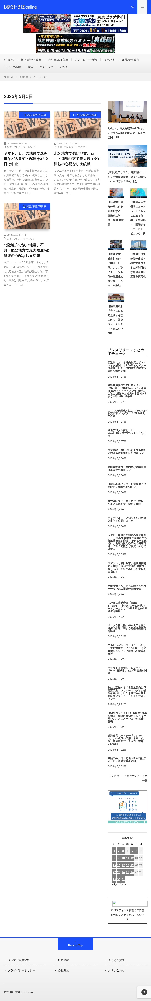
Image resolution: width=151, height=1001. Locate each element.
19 (132, 865)
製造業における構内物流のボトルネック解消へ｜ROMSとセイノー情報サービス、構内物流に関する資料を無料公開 (127, 366)
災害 (9, 147)
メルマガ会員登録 (19, 960)
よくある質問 (116, 960)
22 (114, 872)
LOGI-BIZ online (23, 992)
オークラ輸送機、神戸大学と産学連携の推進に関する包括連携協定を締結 (127, 628)
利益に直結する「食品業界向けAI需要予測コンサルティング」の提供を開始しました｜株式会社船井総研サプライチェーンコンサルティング (127, 693)
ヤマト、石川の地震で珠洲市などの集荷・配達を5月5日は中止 (26, 158)
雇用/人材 (110, 59)
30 (118, 879)
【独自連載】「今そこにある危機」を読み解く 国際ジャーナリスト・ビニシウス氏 (115, 320)
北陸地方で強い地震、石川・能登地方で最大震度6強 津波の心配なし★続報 (77, 158)
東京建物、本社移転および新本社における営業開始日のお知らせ (127, 451)
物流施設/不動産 (31, 59)
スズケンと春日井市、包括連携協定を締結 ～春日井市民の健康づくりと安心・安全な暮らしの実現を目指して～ (127, 567)
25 (127, 872)
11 (127, 858)
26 (132, 872)
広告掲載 (63, 960)
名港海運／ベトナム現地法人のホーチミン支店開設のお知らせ (127, 587)
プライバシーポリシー (21, 970)
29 (114, 879)
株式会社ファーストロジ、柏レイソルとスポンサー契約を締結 (127, 502)
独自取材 (9, 59)
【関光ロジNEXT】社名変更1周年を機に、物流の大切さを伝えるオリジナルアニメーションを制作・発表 (127, 717)
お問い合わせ (116, 970)
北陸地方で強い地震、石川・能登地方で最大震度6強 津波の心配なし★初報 (27, 250)
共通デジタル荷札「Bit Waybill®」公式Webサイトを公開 (127, 433)
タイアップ (46, 67)
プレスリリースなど (24, 147)
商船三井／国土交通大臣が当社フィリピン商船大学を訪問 (127, 759)
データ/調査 (14, 67)
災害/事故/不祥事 (57, 59)
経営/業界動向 (130, 59)
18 (127, 865)
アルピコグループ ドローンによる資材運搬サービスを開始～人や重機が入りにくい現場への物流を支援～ (127, 649)
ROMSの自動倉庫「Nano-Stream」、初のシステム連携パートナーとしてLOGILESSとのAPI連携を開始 (127, 607)
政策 (30, 67)
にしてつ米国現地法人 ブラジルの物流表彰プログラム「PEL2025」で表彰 (127, 413)
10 (123, 858)
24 (123, 872)
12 (132, 858)
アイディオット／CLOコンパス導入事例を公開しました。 (127, 519)
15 (114, 865)
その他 (63, 67)
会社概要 (63, 970)
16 (118, 865)
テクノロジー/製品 (86, 59)
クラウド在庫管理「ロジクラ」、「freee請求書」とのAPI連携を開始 (127, 670)
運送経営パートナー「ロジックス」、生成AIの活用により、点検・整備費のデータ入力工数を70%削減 (126, 740)
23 (118, 872)
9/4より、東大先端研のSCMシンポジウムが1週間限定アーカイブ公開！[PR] (127, 133)
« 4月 (115, 884)
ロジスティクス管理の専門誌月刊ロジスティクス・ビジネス (127, 915)
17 (123, 865)
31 (123, 879)
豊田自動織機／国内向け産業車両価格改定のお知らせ (127, 468)
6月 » (123, 884)
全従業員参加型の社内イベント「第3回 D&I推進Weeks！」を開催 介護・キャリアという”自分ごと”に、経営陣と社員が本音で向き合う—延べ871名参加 (127, 390)
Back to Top (75, 945)
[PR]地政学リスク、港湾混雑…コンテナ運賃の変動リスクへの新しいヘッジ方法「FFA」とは (127, 177)
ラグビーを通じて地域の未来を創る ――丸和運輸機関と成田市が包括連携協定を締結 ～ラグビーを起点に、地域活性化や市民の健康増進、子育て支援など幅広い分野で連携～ (127, 542)
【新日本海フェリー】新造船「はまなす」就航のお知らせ (127, 485)
